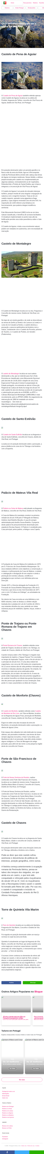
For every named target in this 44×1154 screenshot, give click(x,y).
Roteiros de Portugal (8, 1106)
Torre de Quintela (9, 925)
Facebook (5, 1136)
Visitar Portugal (19, 8)
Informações (5, 1093)
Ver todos (12, 1056)
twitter (22, 1152)
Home (12, 3)
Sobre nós (5, 1098)
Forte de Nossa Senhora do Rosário (16, 777)
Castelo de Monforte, (10, 711)
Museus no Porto (7, 1128)
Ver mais (22, 1080)
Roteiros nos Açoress (8, 1117)
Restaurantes (31, 8)
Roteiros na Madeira (8, 1115)
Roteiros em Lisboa (7, 1111)
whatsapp (36, 1152)
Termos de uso (30, 1145)
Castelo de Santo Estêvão (12, 434)
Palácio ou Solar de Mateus (13, 508)
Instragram (5, 1139)
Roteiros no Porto (7, 1108)
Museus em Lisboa (7, 1126)
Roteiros (35, 3)
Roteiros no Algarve (7, 1113)
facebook (7, 1152)
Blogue (38, 991)
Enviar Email (5, 1095)
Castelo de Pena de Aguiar (13, 95)
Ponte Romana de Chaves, (13, 645)
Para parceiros (27, 3)
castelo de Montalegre (11, 373)
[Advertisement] (22, 137)
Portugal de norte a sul (8, 1091)
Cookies (37, 1145)
